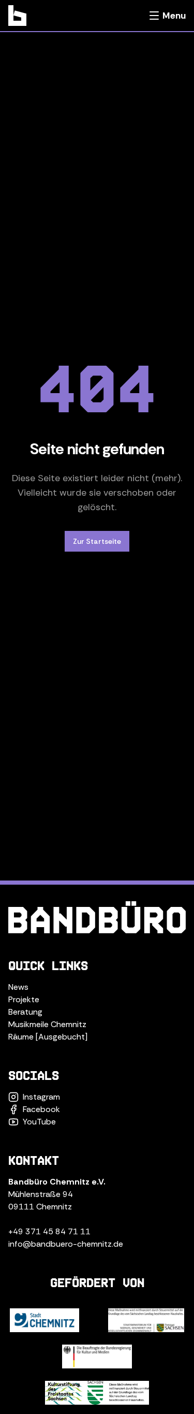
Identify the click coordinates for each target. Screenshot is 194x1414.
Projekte (23, 999)
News (18, 987)
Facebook (41, 1109)
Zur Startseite (97, 541)
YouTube (39, 1121)
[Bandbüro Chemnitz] (17, 15)
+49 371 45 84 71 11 (49, 1231)
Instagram (41, 1096)
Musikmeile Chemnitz (47, 1024)
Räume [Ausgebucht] (47, 1036)
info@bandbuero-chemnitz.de (65, 1243)
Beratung (25, 1011)
